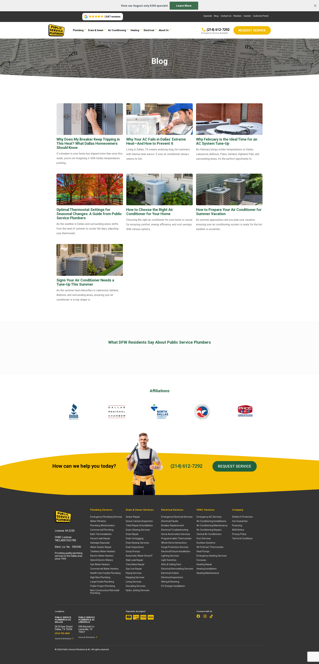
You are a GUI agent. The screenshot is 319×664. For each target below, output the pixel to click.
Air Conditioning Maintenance (212, 525)
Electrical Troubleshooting (174, 529)
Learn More (184, 5)
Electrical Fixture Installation (175, 551)
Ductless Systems (206, 542)
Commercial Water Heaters (104, 568)
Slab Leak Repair (134, 560)
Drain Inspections (135, 547)
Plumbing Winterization (102, 525)
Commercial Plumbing (101, 529)
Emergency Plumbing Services (106, 516)
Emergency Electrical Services (177, 516)
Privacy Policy (239, 534)
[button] (159, 5)
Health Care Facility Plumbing (105, 573)
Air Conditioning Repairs (209, 529)
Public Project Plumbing (102, 586)
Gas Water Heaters (100, 564)
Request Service (234, 466)
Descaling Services (135, 586)
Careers (247, 16)
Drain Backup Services (137, 542)
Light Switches (168, 560)
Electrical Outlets (170, 573)
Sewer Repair (133, 516)
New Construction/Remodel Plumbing (104, 591)
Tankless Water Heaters (102, 551)
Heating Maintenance (208, 573)
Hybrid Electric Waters (101, 560)
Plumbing (78, 30)
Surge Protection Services (174, 547)
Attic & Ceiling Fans (171, 564)
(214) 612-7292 (186, 466)
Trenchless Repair (135, 564)
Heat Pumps (203, 551)
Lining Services (133, 581)
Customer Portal (260, 16)
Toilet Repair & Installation (139, 525)
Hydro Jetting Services (137, 590)
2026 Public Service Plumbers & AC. (74, 649)
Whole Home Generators (174, 542)
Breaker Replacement (172, 525)
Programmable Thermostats (176, 538)
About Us (164, 30)
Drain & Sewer (96, 30)
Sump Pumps (133, 551)
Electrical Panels (169, 521)
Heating (135, 30)
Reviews (237, 16)
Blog (216, 16)
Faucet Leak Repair (100, 538)
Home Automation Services (175, 534)
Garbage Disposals (100, 542)
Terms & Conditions (242, 538)
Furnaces (201, 560)
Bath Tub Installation (101, 534)
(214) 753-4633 (62, 633)
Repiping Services (135, 577)
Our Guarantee (240, 521)
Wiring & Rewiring (170, 581)
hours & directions (63, 639)
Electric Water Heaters (101, 555)
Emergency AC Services (209, 516)
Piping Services (134, 573)
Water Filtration (98, 521)
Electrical (149, 30)
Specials (208, 16)
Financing (237, 525)
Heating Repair (204, 564)
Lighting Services (170, 555)
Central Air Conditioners (209, 534)
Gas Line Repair (134, 568)
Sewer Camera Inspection (139, 521)
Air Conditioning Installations (211, 521)
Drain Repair (132, 534)
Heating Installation (207, 568)
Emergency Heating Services (212, 555)
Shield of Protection (242, 516)
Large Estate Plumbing (102, 581)
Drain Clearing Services (138, 529)
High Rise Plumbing (100, 577)
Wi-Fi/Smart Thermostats (210, 547)
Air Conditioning (117, 30)
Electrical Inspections (172, 577)
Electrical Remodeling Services (177, 568)
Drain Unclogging (134, 538)
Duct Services (204, 538)
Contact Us (226, 16)
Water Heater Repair (100, 547)
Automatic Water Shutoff (139, 555)
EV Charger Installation (173, 586)
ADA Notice (238, 529)
